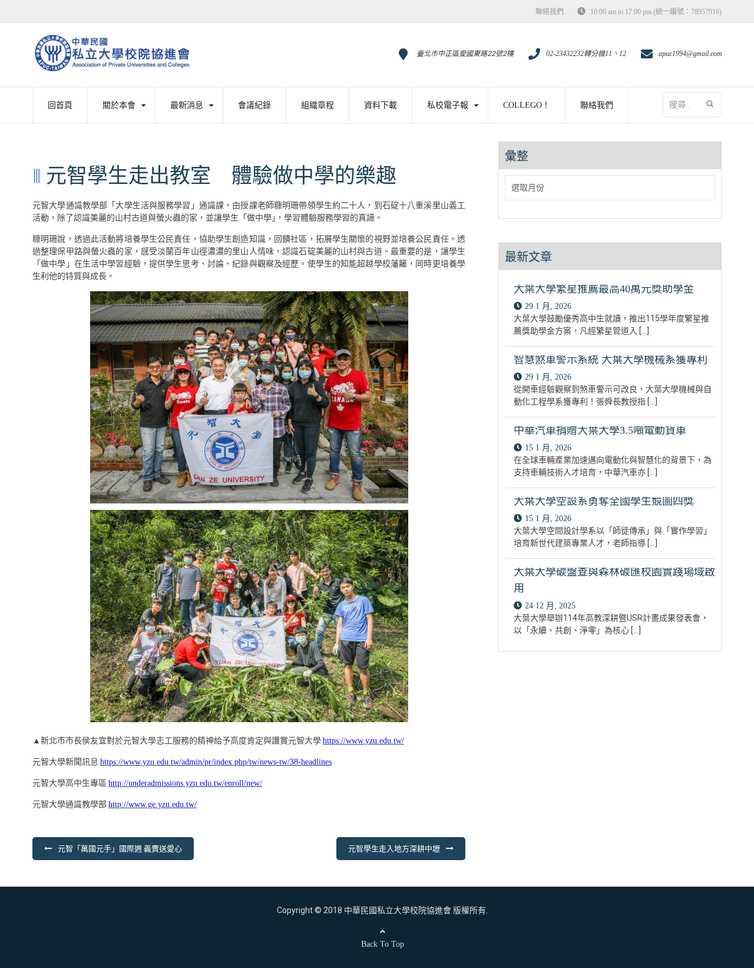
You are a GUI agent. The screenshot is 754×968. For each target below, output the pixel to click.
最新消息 (186, 105)
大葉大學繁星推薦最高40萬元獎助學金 (604, 289)
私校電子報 (447, 105)
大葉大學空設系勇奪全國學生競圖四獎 (604, 501)
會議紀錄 (254, 105)
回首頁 (60, 105)
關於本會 (118, 105)
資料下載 (380, 105)
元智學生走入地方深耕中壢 (394, 848)
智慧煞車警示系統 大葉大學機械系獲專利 (610, 360)
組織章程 (317, 105)
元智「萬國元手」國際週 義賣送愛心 (120, 848)
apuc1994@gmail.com (690, 54)
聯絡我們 (549, 12)
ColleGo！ (526, 105)
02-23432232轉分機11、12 (586, 54)
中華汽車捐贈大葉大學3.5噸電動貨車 (600, 430)
